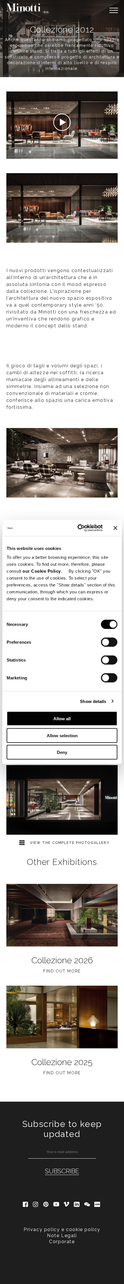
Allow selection (62, 735)
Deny (62, 752)
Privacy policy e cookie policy (62, 1229)
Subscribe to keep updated (62, 1129)
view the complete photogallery (69, 843)
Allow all (62, 718)
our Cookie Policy (41, 571)
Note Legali (62, 1235)
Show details (93, 701)
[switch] (109, 642)
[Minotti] (23, 7)
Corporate (62, 1241)
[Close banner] (115, 528)
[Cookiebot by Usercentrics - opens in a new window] (78, 528)
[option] (62, 800)
